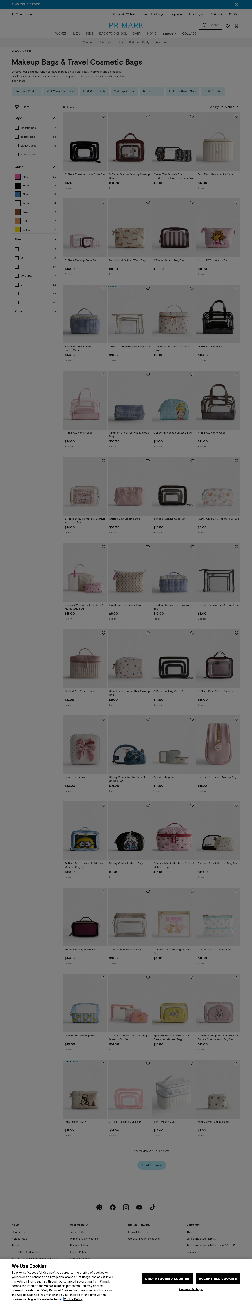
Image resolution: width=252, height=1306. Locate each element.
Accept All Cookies (218, 1278)
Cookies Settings (191, 1289)
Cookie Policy (73, 1299)
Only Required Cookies (167, 1278)
